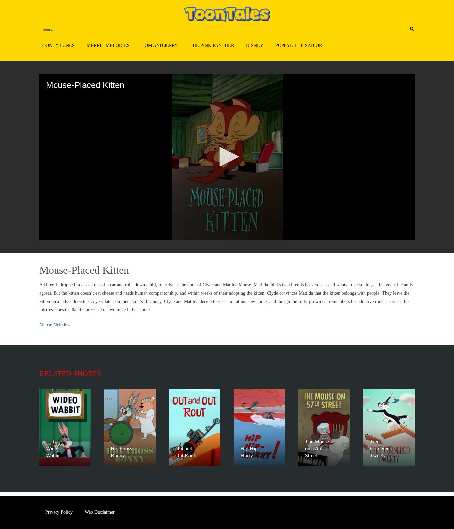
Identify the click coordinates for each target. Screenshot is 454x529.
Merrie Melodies (108, 45)
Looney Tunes (57, 45)
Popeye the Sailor (298, 45)
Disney (254, 45)
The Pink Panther (212, 45)
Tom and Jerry (160, 45)
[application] (227, 157)
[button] (227, 156)
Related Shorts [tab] (70, 373)
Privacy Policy (59, 512)
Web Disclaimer (100, 512)
